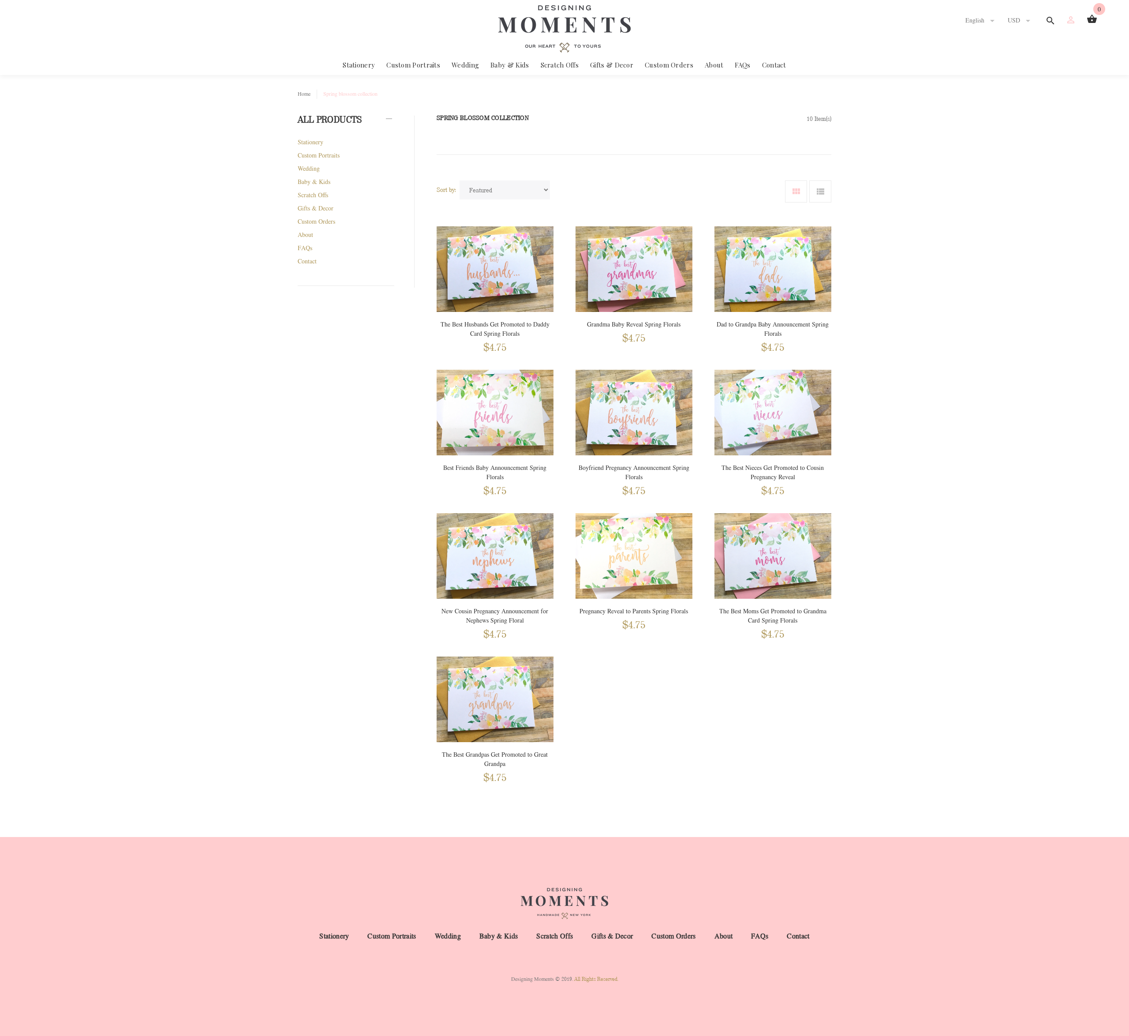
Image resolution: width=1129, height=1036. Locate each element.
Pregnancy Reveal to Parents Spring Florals (633, 611)
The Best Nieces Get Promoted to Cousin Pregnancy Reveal (773, 472)
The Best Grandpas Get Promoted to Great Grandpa (495, 759)
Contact (774, 64)
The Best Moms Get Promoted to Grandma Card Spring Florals (772, 616)
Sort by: (446, 189)
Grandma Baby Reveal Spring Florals (633, 324)
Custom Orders (669, 64)
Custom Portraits (413, 64)
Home (304, 94)
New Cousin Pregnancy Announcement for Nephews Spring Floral (494, 616)
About (714, 64)
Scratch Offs (560, 64)
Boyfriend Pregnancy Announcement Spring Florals (634, 472)
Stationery (359, 64)
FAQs (742, 64)
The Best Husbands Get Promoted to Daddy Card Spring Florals (495, 329)
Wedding (465, 64)
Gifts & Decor (611, 64)
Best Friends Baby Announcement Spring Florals (494, 472)
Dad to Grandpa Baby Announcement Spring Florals (773, 329)
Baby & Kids (509, 64)
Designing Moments (532, 979)
